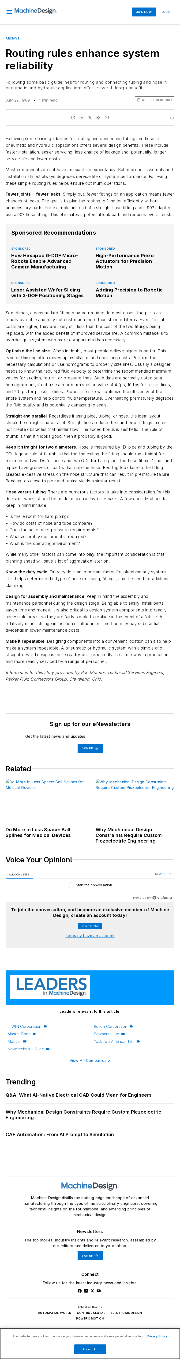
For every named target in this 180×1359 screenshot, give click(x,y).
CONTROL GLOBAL (91, 1313)
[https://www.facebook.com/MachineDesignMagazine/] (79, 1290)
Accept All (90, 1349)
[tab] (19, 874)
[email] (107, 117)
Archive (12, 38)
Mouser (14, 1041)
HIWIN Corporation (24, 1026)
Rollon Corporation (110, 1026)
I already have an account (90, 935)
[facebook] (73, 117)
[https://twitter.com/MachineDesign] (92, 1290)
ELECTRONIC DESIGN (126, 1313)
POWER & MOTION (90, 1318)
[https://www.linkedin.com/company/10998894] (86, 1290)
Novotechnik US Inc (26, 1049)
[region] (90, 886)
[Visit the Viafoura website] (162, 898)
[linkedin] (81, 117)
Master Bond (19, 1034)
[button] (9, 12)
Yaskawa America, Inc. (114, 1041)
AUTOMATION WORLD (54, 1313)
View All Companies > (90, 1060)
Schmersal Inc (106, 1034)
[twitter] (90, 117)
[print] (172, 117)
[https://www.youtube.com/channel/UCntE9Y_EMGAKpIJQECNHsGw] (98, 1290)
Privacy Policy (157, 1336)
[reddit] (98, 117)
